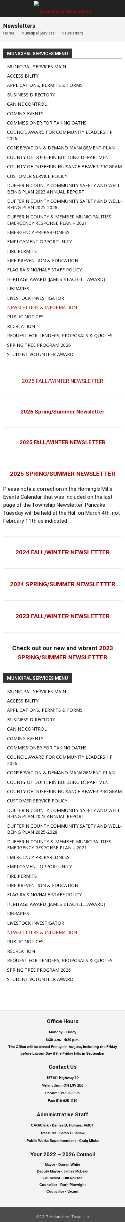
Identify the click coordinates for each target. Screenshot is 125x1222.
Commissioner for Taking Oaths (47, 123)
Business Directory (31, 95)
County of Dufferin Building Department (59, 157)
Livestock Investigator (35, 298)
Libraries (18, 288)
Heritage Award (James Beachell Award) (56, 279)
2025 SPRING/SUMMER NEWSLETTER (62, 473)
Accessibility (22, 76)
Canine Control (27, 104)
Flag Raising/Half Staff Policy (44, 270)
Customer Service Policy (37, 176)
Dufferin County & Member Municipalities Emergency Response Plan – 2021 (59, 220)
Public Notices (25, 317)
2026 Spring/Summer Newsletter (62, 411)
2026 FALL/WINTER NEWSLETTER (62, 381)
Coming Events (25, 113)
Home (8, 33)
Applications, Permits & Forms (45, 85)
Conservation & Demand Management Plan (61, 148)
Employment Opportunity (39, 242)
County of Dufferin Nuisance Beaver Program (64, 166)
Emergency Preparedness (38, 232)
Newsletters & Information (42, 307)
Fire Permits (22, 251)
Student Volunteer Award (40, 354)
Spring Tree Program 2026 (39, 345)
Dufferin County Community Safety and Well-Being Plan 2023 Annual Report (64, 188)
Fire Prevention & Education (42, 260)
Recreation (21, 326)
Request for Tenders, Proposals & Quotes (60, 335)
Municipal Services (37, 33)
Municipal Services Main (36, 67)
